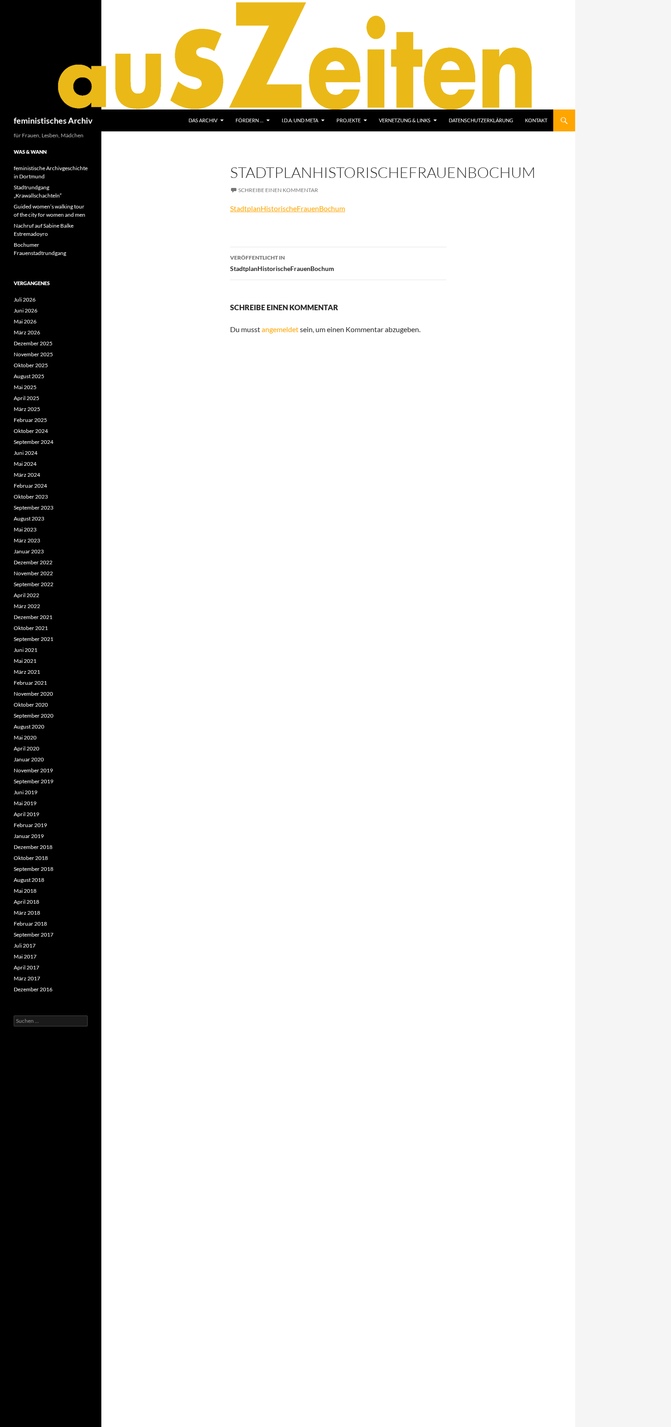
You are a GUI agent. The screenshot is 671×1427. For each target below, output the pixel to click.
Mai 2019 (25, 803)
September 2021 (33, 638)
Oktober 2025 (31, 365)
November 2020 (33, 693)
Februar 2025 (30, 420)
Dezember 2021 (33, 617)
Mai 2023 (25, 529)
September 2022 (33, 584)
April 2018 (26, 901)
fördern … (249, 120)
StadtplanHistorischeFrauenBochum (287, 208)
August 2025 (29, 376)
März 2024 (27, 474)
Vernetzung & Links (404, 120)
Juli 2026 (25, 299)
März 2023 (27, 540)
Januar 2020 (29, 759)
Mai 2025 (25, 387)
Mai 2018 (25, 890)
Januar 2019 (29, 836)
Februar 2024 (30, 485)
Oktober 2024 (31, 430)
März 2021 (27, 671)
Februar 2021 (30, 682)
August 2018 (29, 879)
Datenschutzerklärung (481, 120)
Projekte (348, 120)
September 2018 (33, 868)
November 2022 (33, 573)
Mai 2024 (25, 463)
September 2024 (33, 441)
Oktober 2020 (31, 704)
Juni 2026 (25, 310)
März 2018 (27, 912)
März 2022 (27, 606)
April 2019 (26, 814)
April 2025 (26, 398)
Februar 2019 (30, 825)
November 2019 (33, 770)
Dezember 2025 (33, 343)
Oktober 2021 (31, 628)
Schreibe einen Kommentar (278, 190)
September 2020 (33, 715)
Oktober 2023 (31, 496)
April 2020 (26, 748)
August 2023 (29, 518)
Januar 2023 (29, 551)
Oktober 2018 (31, 857)
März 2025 (27, 409)
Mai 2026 (25, 321)
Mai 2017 (25, 956)
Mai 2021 (25, 660)
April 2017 (26, 967)
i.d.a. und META (300, 120)
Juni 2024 (25, 452)
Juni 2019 (25, 792)
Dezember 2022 (33, 562)
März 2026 (27, 332)
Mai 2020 (25, 737)
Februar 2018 (30, 923)
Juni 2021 (25, 649)
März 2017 (27, 978)
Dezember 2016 (33, 989)
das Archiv (203, 120)
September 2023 (33, 507)
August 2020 (29, 726)
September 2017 (33, 934)
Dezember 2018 (33, 847)
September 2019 (33, 781)
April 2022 (26, 595)
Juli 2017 (25, 945)
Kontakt (536, 120)
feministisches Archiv (53, 120)
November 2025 (33, 354)
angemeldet (280, 329)
